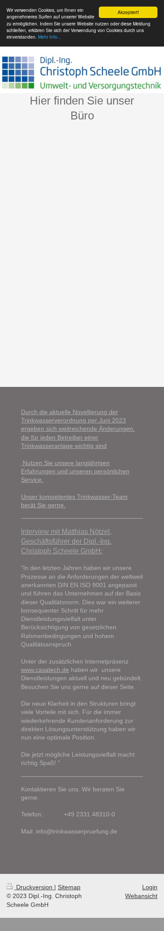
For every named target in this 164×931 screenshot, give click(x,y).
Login (149, 887)
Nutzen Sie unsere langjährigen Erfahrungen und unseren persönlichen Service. (75, 471)
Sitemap (69, 887)
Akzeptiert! (128, 12)
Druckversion (34, 887)
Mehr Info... (49, 36)
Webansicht (141, 895)
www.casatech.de (45, 669)
